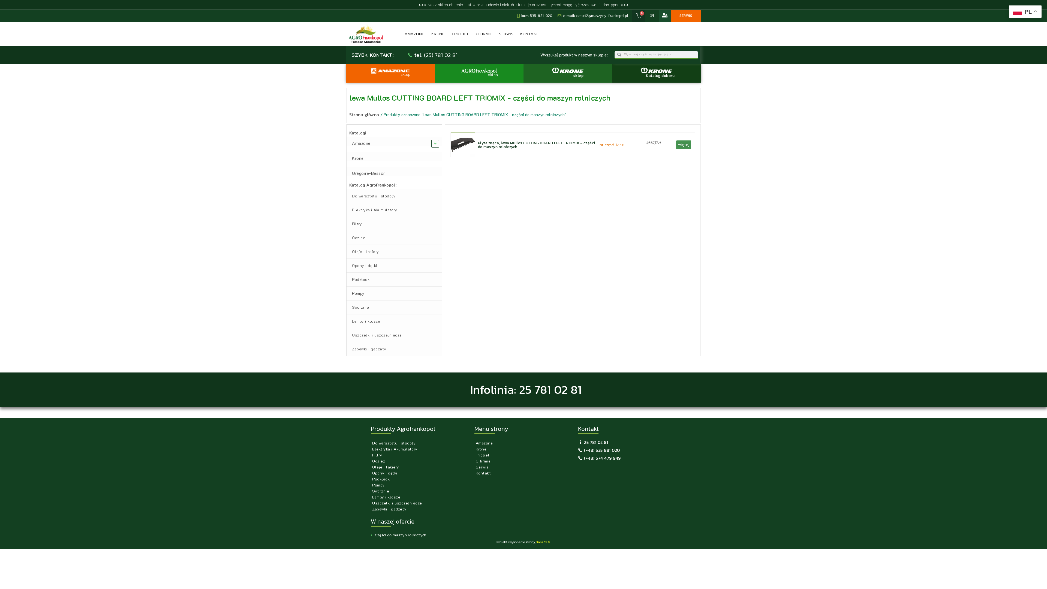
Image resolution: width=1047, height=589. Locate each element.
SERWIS (685, 15)
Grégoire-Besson (369, 173)
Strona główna (364, 114)
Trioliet (460, 34)
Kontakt (529, 34)
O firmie (484, 34)
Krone (438, 34)
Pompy (358, 293)
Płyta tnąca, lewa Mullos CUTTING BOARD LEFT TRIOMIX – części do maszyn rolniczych (536, 145)
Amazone (414, 34)
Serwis (506, 34)
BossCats (543, 542)
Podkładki (361, 279)
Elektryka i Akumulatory (374, 209)
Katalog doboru (660, 76)
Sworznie (360, 307)
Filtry (357, 223)
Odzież (358, 237)
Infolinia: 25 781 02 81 (526, 389)
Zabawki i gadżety (369, 348)
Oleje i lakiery (365, 251)
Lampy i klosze (366, 321)
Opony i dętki (364, 265)
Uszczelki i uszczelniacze (377, 335)
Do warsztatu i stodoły (373, 196)
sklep (578, 76)
